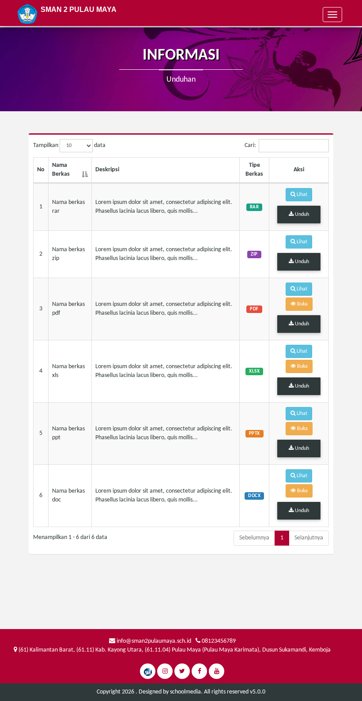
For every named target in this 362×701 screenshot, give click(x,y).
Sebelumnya (254, 538)
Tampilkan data (69, 145)
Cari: (250, 145)
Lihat (301, 194)
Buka (302, 304)
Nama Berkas (61, 169)
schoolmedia (185, 692)
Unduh (301, 214)
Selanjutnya (308, 538)
